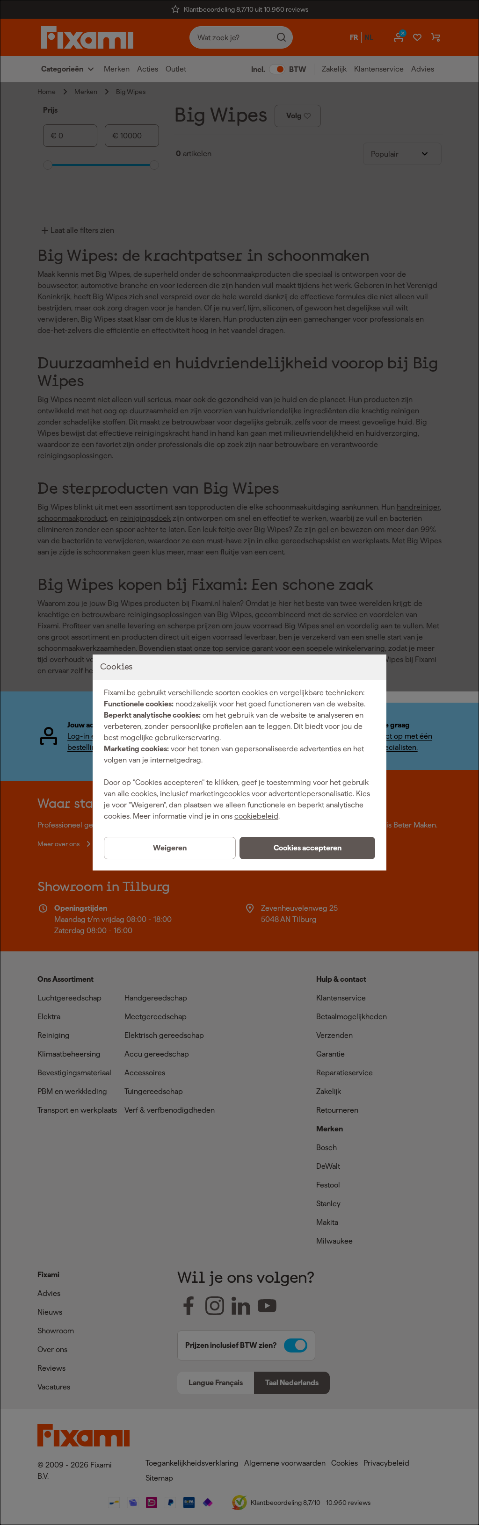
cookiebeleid (256, 816)
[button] (307, 848)
